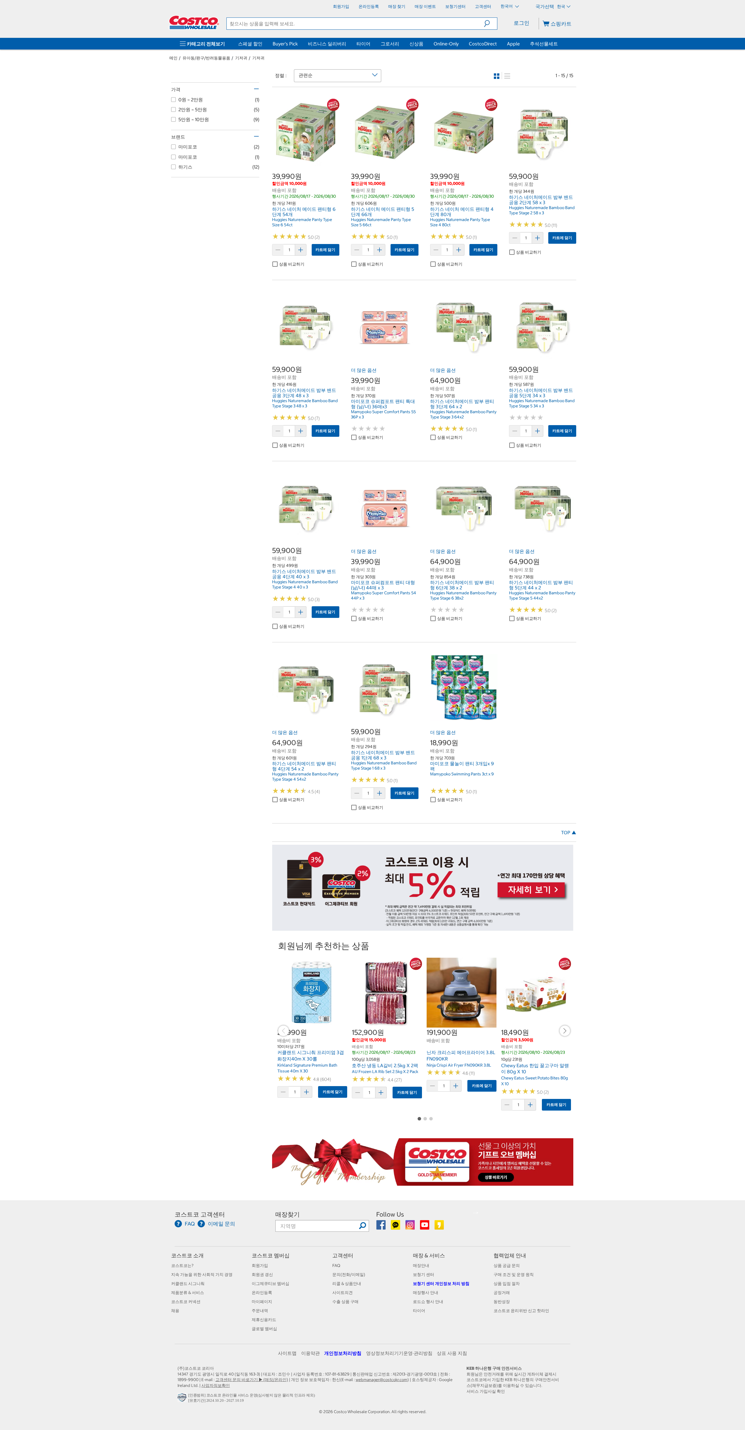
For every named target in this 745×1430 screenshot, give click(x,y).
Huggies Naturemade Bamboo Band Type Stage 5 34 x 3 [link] (542, 403)
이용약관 (310, 1353)
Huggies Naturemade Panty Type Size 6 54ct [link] (302, 222)
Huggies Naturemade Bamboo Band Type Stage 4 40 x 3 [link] (305, 584)
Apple (513, 44)
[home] (194, 22)
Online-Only (446, 44)
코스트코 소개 (187, 1255)
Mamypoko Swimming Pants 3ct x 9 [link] (462, 774)
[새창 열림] (183, 1399)
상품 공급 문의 (507, 1265)
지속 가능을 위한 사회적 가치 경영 (202, 1274)
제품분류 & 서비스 (187, 1292)
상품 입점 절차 (507, 1283)
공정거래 (502, 1292)
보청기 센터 (423, 1274)
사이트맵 (287, 1353)
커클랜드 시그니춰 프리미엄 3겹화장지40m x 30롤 (310, 1055)
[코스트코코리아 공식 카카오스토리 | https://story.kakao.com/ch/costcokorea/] (439, 1227)
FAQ (336, 1265)
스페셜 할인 (250, 44)
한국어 (507, 6)
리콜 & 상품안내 (346, 1283)
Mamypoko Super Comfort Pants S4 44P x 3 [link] (383, 595)
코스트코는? (182, 1265)
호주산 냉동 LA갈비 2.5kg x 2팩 (385, 1065)
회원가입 (260, 1265)
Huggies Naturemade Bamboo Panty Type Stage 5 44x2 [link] (542, 595)
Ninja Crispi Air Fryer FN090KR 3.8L (459, 1065)
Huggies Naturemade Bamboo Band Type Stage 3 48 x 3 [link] (305, 403)
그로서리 (390, 44)
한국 (561, 6)
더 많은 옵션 (364, 370)
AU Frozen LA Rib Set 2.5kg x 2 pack (385, 1071)
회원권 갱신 (262, 1274)
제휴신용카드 (264, 1319)
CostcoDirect (483, 44)
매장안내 (421, 1265)
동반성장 (502, 1301)
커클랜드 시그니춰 (188, 1283)
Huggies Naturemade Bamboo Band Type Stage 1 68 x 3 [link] (384, 765)
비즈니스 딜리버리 (327, 44)
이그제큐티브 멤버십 (270, 1283)
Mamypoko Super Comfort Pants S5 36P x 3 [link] (383, 414)
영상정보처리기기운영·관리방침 (399, 1353)
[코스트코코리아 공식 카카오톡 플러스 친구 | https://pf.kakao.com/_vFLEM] (396, 1227)
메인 (173, 58)
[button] (490, 23)
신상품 (416, 44)
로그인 (521, 23)
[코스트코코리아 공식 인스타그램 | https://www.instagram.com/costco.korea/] (410, 1227)
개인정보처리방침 (342, 1353)
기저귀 (241, 58)
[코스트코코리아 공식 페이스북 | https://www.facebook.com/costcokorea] (381, 1227)
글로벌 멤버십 (264, 1328)
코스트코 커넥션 (186, 1301)
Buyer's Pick (285, 44)
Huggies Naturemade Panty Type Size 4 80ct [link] (460, 222)
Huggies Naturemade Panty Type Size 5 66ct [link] (381, 222)
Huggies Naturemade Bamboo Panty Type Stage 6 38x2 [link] (463, 595)
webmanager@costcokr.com (381, 1379)
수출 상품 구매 (345, 1301)
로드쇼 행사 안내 (428, 1301)
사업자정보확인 (215, 1385)
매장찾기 (287, 1214)
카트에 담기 (325, 249)
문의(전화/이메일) (348, 1274)
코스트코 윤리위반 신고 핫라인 (521, 1310)
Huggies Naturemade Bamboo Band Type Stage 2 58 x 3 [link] (542, 210)
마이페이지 (262, 1301)
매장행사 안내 (425, 1292)
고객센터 (342, 1255)
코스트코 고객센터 (200, 1214)
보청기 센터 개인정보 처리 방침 (441, 1283)
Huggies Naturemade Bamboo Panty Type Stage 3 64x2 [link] (463, 414)
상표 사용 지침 (452, 1353)
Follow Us (390, 1214)
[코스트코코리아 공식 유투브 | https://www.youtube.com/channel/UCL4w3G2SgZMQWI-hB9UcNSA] (425, 1227)
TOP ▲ (568, 832)
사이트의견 (342, 1292)
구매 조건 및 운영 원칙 (514, 1274)
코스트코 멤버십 (271, 1255)
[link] (305, 162)
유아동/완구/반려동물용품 (206, 58)
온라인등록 (262, 1292)
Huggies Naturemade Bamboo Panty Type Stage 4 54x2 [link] (305, 776)
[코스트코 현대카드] (422, 928)
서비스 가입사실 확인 (485, 1391)
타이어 (363, 44)
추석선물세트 (544, 44)
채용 (175, 1310)
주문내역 (260, 1310)
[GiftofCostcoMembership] (422, 1182)
